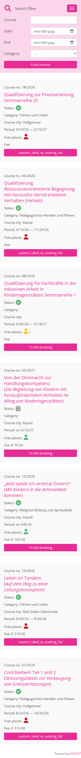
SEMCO (75, 754)
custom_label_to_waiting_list (40, 152)
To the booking (40, 347)
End (7, 42)
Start (8, 31)
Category (11, 53)
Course (10, 19)
